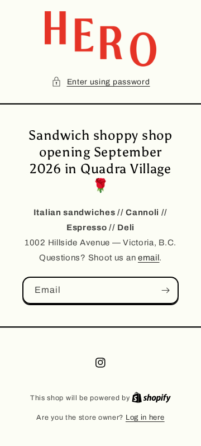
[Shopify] (151, 398)
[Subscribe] (165, 290)
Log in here (145, 417)
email (149, 257)
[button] (100, 82)
